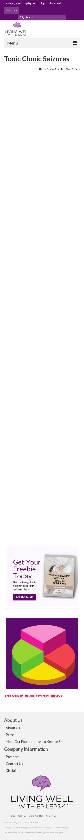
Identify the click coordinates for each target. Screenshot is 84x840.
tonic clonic (34, 387)
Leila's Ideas (65, 532)
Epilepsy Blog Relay (50, 532)
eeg (11, 532)
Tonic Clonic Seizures (37, 228)
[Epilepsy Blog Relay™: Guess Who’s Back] (42, 437)
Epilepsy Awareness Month (27, 532)
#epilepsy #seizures (19, 387)
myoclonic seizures (18, 228)
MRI (28, 538)
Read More (45, 216)
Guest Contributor (23, 187)
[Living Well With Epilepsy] (42, 29)
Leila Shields (20, 497)
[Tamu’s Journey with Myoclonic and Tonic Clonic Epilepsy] (42, 121)
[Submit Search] (21, 17)
